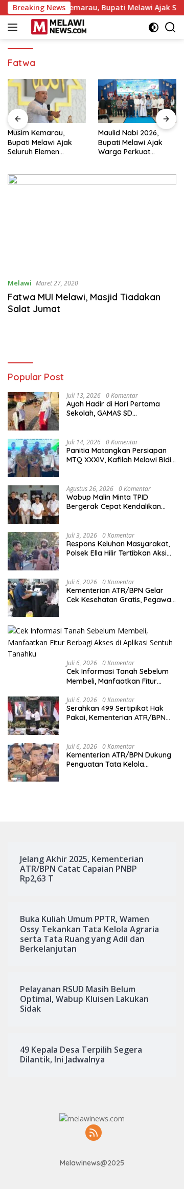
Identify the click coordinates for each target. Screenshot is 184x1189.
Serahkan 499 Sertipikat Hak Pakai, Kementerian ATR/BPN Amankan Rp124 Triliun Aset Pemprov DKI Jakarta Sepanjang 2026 (116, 713)
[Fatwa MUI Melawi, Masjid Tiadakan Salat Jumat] (92, 222)
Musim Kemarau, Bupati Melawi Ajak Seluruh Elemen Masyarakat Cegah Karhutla (40, 142)
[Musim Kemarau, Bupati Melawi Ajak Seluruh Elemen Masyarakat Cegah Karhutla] (47, 101)
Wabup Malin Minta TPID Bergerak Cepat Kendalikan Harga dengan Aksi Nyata (113, 502)
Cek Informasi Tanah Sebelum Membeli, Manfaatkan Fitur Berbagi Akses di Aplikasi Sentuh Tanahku (117, 676)
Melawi (20, 283)
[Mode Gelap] (153, 27)
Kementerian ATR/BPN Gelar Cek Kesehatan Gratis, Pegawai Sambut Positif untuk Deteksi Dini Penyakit (119, 595)
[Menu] (14, 27)
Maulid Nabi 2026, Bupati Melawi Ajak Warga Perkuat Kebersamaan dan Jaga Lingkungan (130, 142)
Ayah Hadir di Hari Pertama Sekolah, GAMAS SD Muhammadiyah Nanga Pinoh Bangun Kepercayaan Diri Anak (119, 408)
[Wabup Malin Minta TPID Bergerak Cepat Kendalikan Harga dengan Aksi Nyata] (33, 504)
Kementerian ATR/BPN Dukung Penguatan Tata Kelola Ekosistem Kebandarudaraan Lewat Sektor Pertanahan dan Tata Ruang (118, 759)
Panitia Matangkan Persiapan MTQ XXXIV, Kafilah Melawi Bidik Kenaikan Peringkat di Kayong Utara (120, 455)
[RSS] (93, 1133)
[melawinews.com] (57, 27)
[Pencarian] (170, 27)
